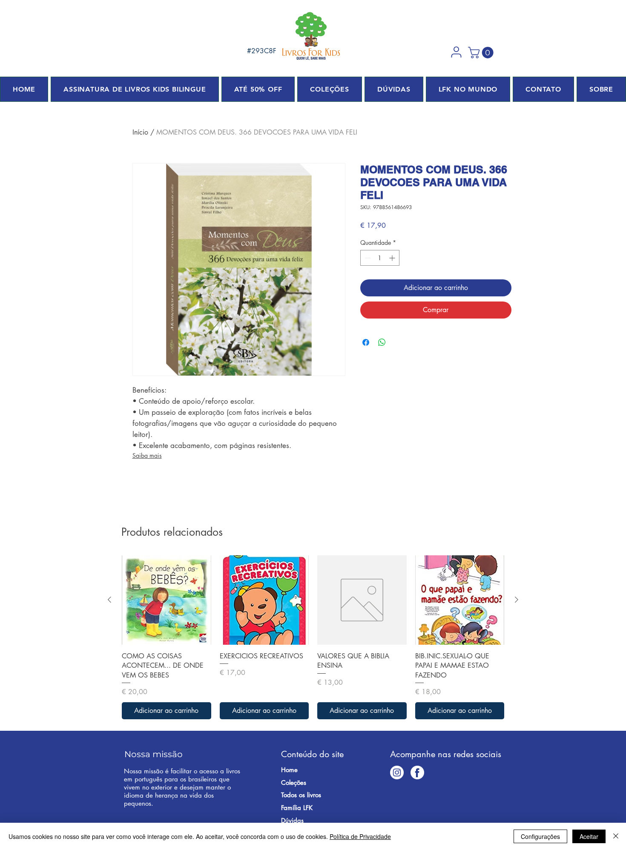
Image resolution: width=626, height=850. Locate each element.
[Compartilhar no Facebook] (366, 342)
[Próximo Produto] (516, 599)
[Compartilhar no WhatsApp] (382, 342)
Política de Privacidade (360, 836)
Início (140, 132)
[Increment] (393, 257)
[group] (313, 637)
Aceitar (589, 836)
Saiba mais (147, 455)
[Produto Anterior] (109, 599)
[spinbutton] (380, 257)
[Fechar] (616, 836)
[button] (456, 51)
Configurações (540, 836)
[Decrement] (367, 257)
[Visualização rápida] (166, 600)
